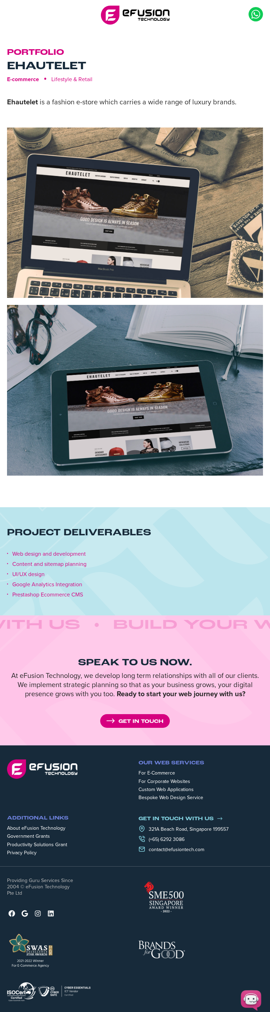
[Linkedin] (51, 913)
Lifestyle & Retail (71, 79)
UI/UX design (28, 574)
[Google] (25, 913)
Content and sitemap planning (49, 564)
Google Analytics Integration (47, 584)
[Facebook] (12, 913)
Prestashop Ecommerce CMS (47, 594)
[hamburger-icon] (12, 15)
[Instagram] (38, 913)
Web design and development (49, 553)
